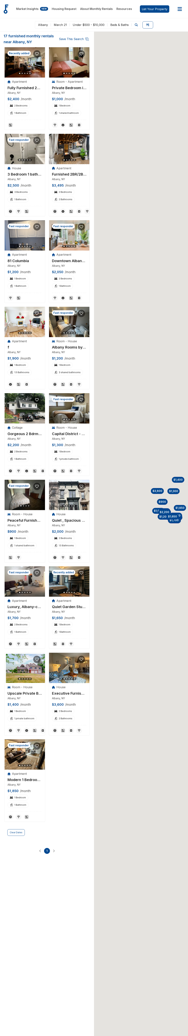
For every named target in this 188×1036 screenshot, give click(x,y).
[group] (25, 88)
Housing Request (64, 9)
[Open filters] (147, 24)
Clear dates (16, 832)
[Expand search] (136, 24)
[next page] (53, 851)
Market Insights (31, 9)
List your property (154, 9)
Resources (124, 9)
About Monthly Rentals (96, 9)
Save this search (71, 39)
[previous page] (40, 851)
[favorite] (37, 54)
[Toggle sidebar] (179, 9)
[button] (164, 517)
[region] (25, 62)
